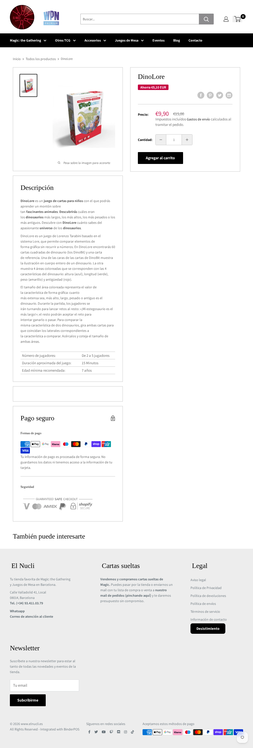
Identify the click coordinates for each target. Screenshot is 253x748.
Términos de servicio (205, 611)
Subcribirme (27, 700)
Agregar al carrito (160, 157)
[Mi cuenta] (226, 19)
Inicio (17, 59)
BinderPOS (71, 729)
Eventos (158, 40)
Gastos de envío (198, 119)
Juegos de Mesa (126, 40)
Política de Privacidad (206, 588)
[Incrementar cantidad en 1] (187, 140)
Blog (176, 40)
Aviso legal (198, 580)
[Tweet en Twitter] (219, 95)
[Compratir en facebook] (200, 95)
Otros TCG (62, 40)
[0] (237, 19)
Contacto (195, 40)
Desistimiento (207, 628)
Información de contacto (208, 619)
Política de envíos (203, 603)
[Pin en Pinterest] (210, 95)
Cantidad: (145, 139)
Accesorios (92, 40)
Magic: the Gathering (25, 40)
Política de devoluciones (208, 595)
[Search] (206, 19)
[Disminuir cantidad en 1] (161, 140)
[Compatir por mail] (229, 95)
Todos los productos (41, 59)
